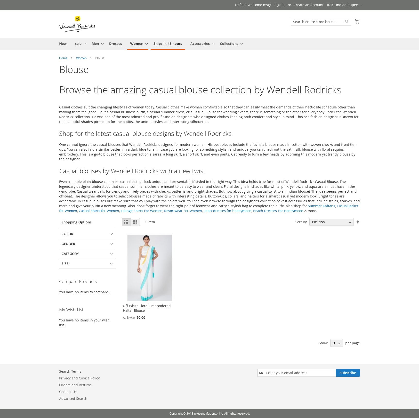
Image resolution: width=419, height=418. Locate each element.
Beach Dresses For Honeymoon (278, 210)
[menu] (209, 44)
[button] (344, 5)
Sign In (280, 4)
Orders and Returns (75, 385)
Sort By (301, 222)
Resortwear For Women (183, 210)
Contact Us (68, 391)
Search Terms (70, 371)
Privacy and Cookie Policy (79, 378)
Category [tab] (70, 253)
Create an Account (308, 4)
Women (81, 58)
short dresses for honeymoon (227, 210)
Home (63, 58)
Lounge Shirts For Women (141, 210)
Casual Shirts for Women (99, 210)
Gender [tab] (68, 243)
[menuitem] (63, 43)
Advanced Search (73, 398)
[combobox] (321, 21)
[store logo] (77, 24)
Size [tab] (65, 263)
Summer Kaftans (321, 206)
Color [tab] (67, 233)
